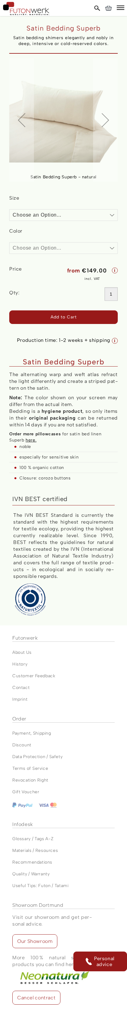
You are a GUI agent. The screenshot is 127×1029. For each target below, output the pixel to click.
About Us (22, 652)
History (19, 664)
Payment (21, 733)
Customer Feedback (33, 675)
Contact (21, 687)
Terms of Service (30, 768)
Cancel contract (36, 998)
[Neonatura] (52, 971)
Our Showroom (34, 941)
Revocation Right (30, 780)
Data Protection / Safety (37, 756)
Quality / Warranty (31, 874)
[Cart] (108, 8)
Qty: (14, 293)
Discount (21, 745)
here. (31, 440)
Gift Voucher (25, 792)
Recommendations (32, 862)
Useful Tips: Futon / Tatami (40, 885)
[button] (120, 9)
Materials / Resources (35, 850)
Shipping (42, 733)
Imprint (19, 699)
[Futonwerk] (26, 8)
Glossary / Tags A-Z (32, 838)
